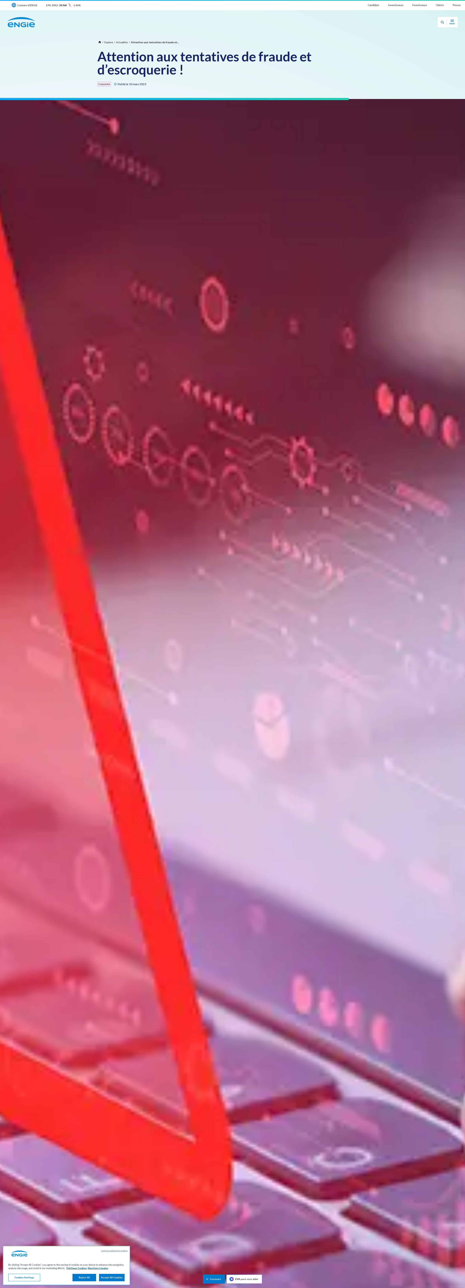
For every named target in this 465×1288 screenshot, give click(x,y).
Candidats (373, 5)
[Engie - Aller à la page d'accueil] (21, 22)
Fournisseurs (419, 5)
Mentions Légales (98, 1268)
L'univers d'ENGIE (27, 5)
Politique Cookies (76, 1268)
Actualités (122, 42)
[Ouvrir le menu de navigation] (452, 22)
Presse (457, 5)
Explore (108, 42)
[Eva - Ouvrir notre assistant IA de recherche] (442, 22)
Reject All (84, 1277)
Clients (440, 5)
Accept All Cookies (112, 1277)
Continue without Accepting (114, 1250)
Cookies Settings (24, 1277)
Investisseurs (396, 5)
